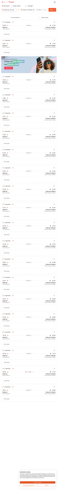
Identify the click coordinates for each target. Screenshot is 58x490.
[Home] (8, 2)
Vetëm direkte (44, 17)
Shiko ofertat (8, 68)
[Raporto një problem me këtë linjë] (54, 22)
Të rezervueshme (15, 17)
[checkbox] (9, 17)
